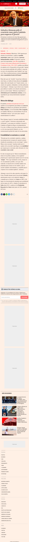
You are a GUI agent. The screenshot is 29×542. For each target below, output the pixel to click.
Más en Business (7, 393)
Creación (3, 461)
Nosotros (3, 501)
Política (3, 454)
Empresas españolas (5, 516)
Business (3, 457)
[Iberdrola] (20, 8)
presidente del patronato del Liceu (15, 103)
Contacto (3, 506)
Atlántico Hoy (4, 489)
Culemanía (3, 485)
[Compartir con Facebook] (2, 194)
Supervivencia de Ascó (21, 1)
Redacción (3, 51)
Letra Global (4, 487)
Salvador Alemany (22, 48)
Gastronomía (4, 469)
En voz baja (3, 473)
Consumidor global (5, 492)
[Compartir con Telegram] (9, 194)
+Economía (3, 467)
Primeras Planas (5, 471)
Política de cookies (5, 512)
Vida (2, 459)
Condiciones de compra (6, 518)
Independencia (6, 48)
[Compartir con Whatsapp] (7, 194)
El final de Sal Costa (8, 1)
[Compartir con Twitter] (4, 194)
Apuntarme (24, 297)
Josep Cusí (14, 1)
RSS (2, 508)
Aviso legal (3, 503)
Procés (16, 48)
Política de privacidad (6, 510)
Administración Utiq (6, 520)
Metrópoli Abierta (5, 481)
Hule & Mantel (4, 494)
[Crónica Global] (9, 4)
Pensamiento (4, 463)
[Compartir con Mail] (11, 194)
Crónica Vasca (4, 483)
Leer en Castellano (4, 5)
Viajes (2, 465)
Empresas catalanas (5, 514)
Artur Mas (12, 48)
